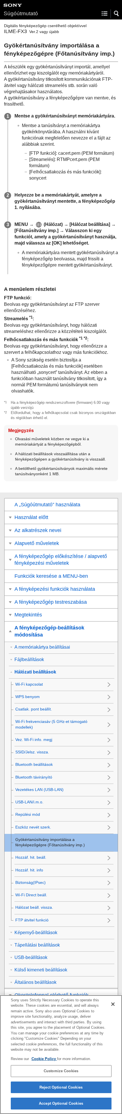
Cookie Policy (44, 1059)
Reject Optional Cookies (61, 1087)
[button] (117, 14)
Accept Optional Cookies (61, 1103)
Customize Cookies (61, 1071)
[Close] (113, 1004)
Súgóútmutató (21, 13)
